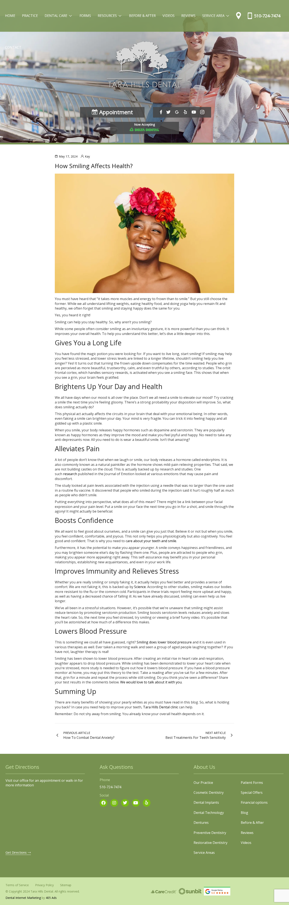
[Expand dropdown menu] (70, 16)
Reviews (188, 15)
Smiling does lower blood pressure (164, 642)
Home (10, 15)
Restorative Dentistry (210, 842)
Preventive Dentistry (210, 832)
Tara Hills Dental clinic (160, 707)
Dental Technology (209, 812)
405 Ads (51, 898)
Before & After (142, 15)
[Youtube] (136, 803)
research (70, 474)
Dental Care (59, 13)
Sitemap (65, 885)
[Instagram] (114, 803)
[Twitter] (125, 803)
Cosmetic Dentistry (209, 792)
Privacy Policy (44, 885)
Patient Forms (252, 782)
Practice (30, 15)
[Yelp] (146, 803)
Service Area (217, 13)
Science (140, 586)
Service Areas (204, 852)
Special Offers (252, 792)
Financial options (254, 802)
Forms (85, 15)
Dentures (201, 822)
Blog (244, 812)
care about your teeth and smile (151, 541)
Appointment (116, 112)
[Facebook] (103, 803)
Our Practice (203, 782)
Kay (87, 156)
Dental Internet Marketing (23, 898)
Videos (168, 15)
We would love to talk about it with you (151, 682)
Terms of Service (17, 885)
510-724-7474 (267, 16)
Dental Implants (206, 802)
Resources (111, 13)
